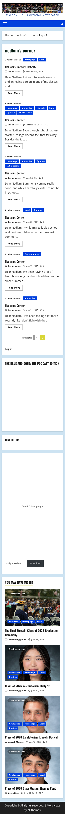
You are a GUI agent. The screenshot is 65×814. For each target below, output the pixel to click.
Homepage (29, 59)
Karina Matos (14, 71)
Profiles (13, 677)
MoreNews (53, 805)
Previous (27, 337)
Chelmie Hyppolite (17, 639)
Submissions (25, 112)
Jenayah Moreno (16, 742)
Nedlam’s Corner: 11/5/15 (20, 67)
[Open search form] (62, 24)
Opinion (11, 112)
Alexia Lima (13, 793)
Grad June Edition (13, 563)
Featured (13, 621)
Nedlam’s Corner (15, 120)
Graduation (14, 672)
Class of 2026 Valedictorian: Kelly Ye (27, 686)
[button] (5, 23)
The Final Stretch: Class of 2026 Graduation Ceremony (31, 632)
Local (41, 59)
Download (35, 563)
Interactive (27, 108)
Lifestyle (40, 108)
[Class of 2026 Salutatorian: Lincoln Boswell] (32, 714)
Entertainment (31, 254)
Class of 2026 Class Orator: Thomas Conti (30, 788)
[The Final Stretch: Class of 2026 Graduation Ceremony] (32, 607)
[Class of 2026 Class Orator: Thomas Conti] (32, 765)
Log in (8, 349)
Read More (15, 93)
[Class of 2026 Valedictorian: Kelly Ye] (32, 663)
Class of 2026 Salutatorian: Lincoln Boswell (31, 737)
